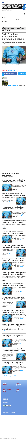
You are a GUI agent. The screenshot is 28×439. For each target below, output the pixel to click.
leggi (21, 188)
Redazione (5, 398)
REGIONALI (5, 21)
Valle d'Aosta (18, 384)
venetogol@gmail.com (8, 434)
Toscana (17, 389)
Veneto (17, 394)
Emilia (4, 386)
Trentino (17, 390)
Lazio (4, 390)
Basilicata (5, 383)
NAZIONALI (16, 19)
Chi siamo (5, 399)
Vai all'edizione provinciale (9, 376)
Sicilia (17, 388)
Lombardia (5, 392)
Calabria (5, 384)
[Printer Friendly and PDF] (4, 77)
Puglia (17, 385)
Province (6, 14)
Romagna (5, 388)
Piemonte (18, 383)
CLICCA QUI (11, 70)
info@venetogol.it (7, 428)
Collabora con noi (7, 401)
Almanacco (5, 404)
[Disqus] (14, 106)
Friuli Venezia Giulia (7, 389)
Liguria (4, 391)
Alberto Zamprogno (13, 85)
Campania (5, 385)
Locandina (5, 402)
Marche (4, 394)
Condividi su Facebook (9, 73)
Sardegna (18, 386)
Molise (17, 382)
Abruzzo (4, 382)
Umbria (17, 392)
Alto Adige (18, 391)
